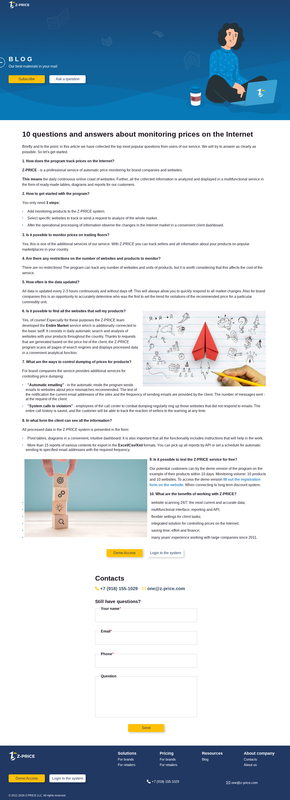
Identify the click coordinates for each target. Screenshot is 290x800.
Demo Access (125, 553)
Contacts (250, 759)
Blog (205, 759)
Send (146, 728)
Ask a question (68, 79)
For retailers (126, 765)
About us (250, 765)
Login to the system (165, 553)
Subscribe (27, 79)
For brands (126, 759)
